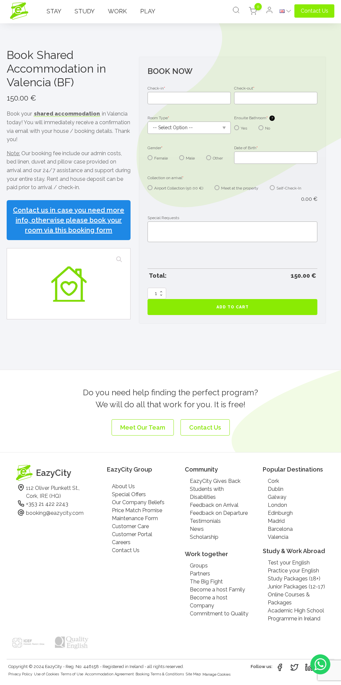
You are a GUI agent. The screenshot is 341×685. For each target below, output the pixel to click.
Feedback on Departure (219, 513)
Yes (244, 128)
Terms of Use (72, 674)
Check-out (244, 88)
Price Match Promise (137, 510)
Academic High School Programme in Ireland (296, 614)
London (277, 505)
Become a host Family (217, 589)
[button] (119, 259)
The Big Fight (206, 581)
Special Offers (129, 494)
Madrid (276, 521)
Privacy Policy (20, 674)
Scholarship (204, 537)
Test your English (289, 562)
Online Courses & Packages (289, 598)
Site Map (193, 674)
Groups (199, 565)
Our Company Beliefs (138, 502)
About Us (123, 486)
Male (190, 158)
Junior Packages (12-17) (296, 586)
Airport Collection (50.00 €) (178, 188)
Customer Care (130, 526)
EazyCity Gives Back (215, 481)
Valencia (278, 537)
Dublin (275, 489)
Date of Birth (246, 148)
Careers (121, 542)
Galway (277, 497)
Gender (155, 148)
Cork (273, 481)
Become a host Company (208, 601)
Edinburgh (280, 513)
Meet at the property (239, 188)
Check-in (156, 88)
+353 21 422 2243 (47, 504)
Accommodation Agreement (109, 674)
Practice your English (293, 570)
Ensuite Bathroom (253, 118)
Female (161, 158)
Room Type (158, 118)
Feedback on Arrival (214, 505)
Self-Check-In (288, 188)
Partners (200, 573)
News (197, 529)
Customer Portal (132, 534)
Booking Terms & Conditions (160, 674)
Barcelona (280, 529)
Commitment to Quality (219, 613)
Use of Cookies (46, 674)
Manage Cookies (216, 674)
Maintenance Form (135, 518)
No (267, 128)
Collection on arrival (165, 177)
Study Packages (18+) (294, 578)
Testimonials (205, 521)
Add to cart (232, 307)
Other (218, 158)
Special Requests (163, 217)
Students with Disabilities (207, 493)
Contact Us (126, 550)
